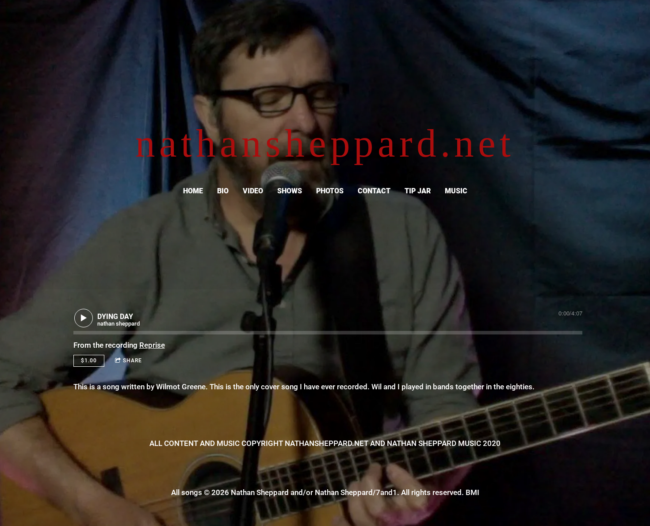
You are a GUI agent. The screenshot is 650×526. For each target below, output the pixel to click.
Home (193, 191)
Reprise (152, 345)
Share (132, 360)
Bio (223, 191)
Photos (330, 191)
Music (456, 191)
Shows (289, 191)
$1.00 (89, 360)
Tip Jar (418, 191)
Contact (374, 191)
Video (253, 191)
